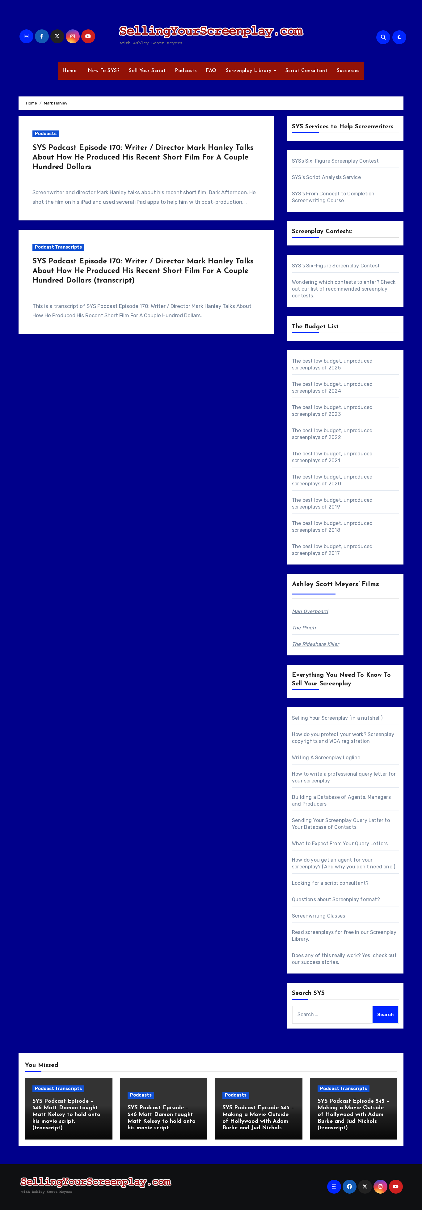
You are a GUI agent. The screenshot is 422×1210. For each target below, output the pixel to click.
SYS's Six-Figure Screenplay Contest (336, 266)
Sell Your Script (147, 70)
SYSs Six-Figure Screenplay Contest (335, 161)
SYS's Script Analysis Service (326, 177)
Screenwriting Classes (318, 916)
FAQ (211, 70)
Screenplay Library (249, 70)
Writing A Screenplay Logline (326, 758)
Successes (348, 70)
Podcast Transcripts (58, 247)
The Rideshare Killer (315, 644)
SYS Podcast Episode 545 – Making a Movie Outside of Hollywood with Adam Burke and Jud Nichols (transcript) (353, 1115)
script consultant (345, 883)
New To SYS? (103, 70)
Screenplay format (354, 899)
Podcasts (185, 70)
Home (69, 70)
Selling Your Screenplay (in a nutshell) (337, 718)
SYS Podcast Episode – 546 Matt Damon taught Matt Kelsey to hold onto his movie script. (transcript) (66, 1115)
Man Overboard (310, 611)
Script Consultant (306, 70)
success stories (319, 962)
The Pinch (304, 628)
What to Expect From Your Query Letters (340, 843)
